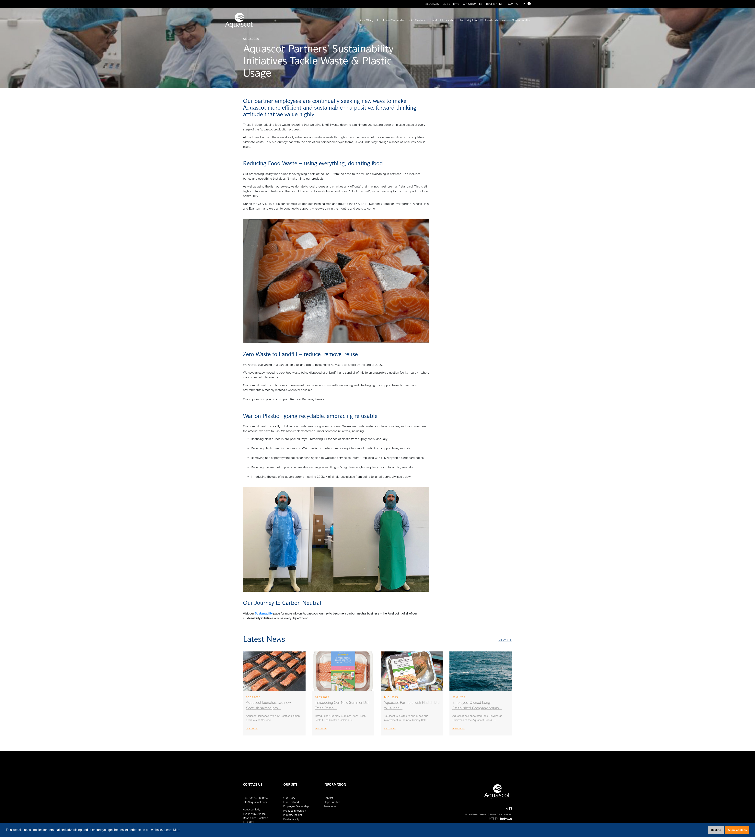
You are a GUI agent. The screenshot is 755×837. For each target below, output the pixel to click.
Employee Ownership (391, 20)
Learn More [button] (172, 829)
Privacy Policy (496, 814)
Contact (513, 3)
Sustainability (521, 20)
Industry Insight (470, 20)
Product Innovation (443, 20)
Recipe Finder (495, 3)
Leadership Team (496, 20)
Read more (252, 728)
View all (505, 640)
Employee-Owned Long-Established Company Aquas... (477, 705)
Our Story (366, 20)
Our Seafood (417, 20)
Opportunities (472, 3)
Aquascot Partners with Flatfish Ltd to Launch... (412, 705)
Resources (431, 3)
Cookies (507, 814)
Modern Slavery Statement (476, 814)
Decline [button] (716, 829)
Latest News (451, 3)
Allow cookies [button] (737, 829)
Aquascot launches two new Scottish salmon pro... (268, 705)
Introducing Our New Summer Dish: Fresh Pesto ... (343, 705)
